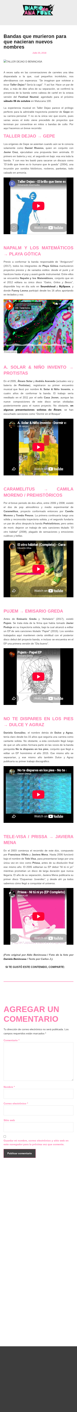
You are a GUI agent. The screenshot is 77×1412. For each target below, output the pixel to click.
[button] (38, 20)
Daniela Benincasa (15, 958)
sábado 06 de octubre (17, 101)
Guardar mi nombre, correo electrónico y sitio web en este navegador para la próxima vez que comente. (36, 1142)
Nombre (9, 1086)
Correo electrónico (16, 1103)
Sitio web (9, 1120)
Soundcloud (48, 286)
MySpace (64, 286)
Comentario (11, 1040)
